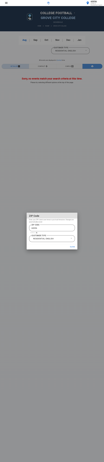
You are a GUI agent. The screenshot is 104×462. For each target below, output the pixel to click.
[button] (52, 233)
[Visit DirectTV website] (48, 3)
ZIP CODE (35, 225)
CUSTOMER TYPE (38, 235)
